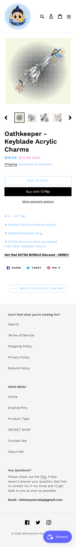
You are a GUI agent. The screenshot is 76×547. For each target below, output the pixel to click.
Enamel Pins (17, 408)
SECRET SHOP (19, 430)
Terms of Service (21, 335)
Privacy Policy (19, 357)
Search (13, 324)
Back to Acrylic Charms (41, 288)
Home (12, 397)
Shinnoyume (30, 533)
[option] (19, 118)
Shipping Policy (20, 346)
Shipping (10, 164)
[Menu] (68, 16)
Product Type (18, 419)
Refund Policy (19, 368)
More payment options (38, 201)
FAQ (43, 477)
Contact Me (17, 441)
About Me (16, 452)
